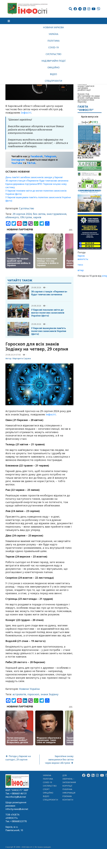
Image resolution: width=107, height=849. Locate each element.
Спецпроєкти (53, 80)
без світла (39, 214)
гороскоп (33, 694)
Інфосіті (51, 414)
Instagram (18, 159)
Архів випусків (89, 117)
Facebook (37, 156)
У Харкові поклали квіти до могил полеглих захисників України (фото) (47, 312)
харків (37, 217)
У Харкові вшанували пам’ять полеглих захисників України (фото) (48, 331)
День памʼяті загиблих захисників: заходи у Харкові (34, 177)
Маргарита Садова (21, 358)
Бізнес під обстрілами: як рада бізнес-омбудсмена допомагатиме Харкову (89, 98)
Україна (53, 34)
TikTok (31, 163)
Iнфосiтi (26, 112)
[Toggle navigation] (8, 21)
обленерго (12, 217)
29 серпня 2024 (22, 214)
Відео (53, 74)
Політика (54, 40)
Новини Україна (29, 688)
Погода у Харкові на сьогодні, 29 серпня (18, 758)
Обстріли (26, 217)
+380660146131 (18, 793)
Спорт (46, 789)
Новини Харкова (53, 27)
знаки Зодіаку (49, 694)
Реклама (67, 796)
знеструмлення (56, 214)
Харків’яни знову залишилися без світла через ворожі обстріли (59, 759)
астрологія (19, 694)
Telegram (50, 156)
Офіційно (53, 67)
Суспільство (53, 54)
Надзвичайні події (53, 60)
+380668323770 (18, 821)
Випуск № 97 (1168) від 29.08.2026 (88, 156)
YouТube (16, 163)
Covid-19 (53, 47)
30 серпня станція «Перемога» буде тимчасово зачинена (36, 180)
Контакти (67, 799)
